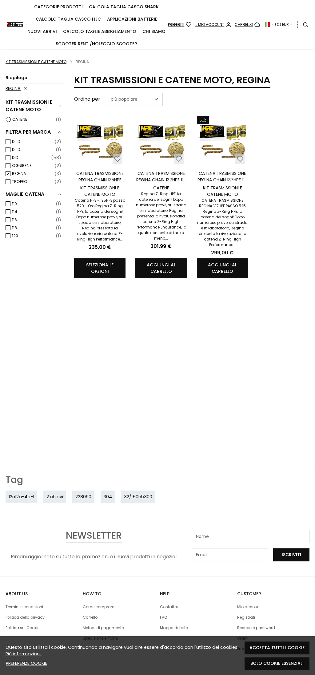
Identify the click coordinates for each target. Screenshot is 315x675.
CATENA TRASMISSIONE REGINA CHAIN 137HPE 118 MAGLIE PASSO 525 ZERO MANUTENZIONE (161, 176)
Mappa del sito (174, 627)
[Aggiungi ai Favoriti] (117, 159)
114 (14, 212)
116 (14, 220)
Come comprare (98, 606)
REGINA (13, 88)
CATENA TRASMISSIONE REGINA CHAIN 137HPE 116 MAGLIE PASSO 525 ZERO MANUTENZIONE (222, 176)
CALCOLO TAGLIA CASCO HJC (68, 19)
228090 (83, 497)
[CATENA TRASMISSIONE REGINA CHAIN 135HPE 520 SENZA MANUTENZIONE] (100, 141)
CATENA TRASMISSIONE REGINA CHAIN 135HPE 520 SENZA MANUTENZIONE (100, 176)
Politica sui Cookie (22, 627)
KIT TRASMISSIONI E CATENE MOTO (36, 61)
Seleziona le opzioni (100, 268)
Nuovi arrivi (42, 31)
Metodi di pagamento (103, 627)
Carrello (90, 617)
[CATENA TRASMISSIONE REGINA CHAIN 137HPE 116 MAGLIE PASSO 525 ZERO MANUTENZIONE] (222, 141)
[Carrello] (247, 24)
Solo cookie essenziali (277, 663)
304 (108, 497)
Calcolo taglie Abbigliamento (99, 31)
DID (15, 157)
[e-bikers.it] (15, 25)
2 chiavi (54, 497)
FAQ (163, 617)
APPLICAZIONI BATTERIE (132, 19)
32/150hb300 (138, 497)
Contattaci (170, 606)
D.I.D (16, 141)
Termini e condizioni (24, 606)
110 (14, 204)
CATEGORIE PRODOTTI (58, 7)
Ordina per (87, 99)
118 (14, 228)
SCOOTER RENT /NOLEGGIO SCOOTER (96, 44)
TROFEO (19, 181)
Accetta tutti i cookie (277, 648)
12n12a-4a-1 (21, 497)
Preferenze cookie (26, 663)
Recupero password (256, 627)
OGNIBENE (22, 165)
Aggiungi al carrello (161, 268)
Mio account (249, 606)
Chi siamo (153, 31)
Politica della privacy (25, 617)
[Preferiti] (179, 24)
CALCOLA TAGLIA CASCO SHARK (124, 7)
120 (15, 236)
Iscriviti (291, 555)
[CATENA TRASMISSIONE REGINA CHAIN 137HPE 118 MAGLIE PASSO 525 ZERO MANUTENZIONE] (161, 141)
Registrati (246, 617)
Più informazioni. (24, 654)
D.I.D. (16, 149)
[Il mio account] (213, 24)
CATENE (19, 119)
